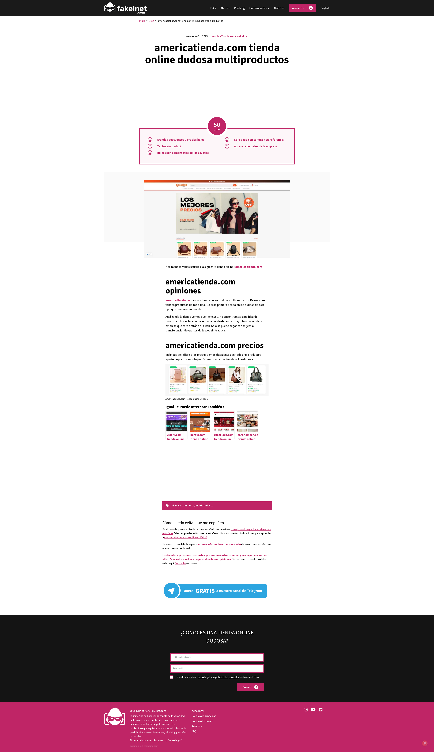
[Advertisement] (217, 91)
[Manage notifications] (425, 743)
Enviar (247, 687)
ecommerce (187, 505)
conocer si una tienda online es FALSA (185, 537)
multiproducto (204, 505)
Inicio (142, 20)
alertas (216, 36)
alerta (175, 505)
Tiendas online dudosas (235, 36)
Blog (151, 20)
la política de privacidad (226, 677)
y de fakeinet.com (217, 677)
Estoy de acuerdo (413, 745)
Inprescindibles (348, 746)
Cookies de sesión (301, 746)
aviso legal (204, 677)
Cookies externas (325, 746)
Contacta (180, 563)
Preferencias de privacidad (383, 746)
